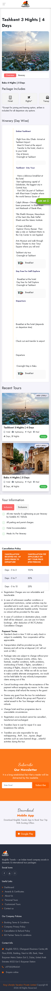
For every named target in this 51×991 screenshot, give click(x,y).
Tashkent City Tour (25, 167)
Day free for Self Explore (28, 271)
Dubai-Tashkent (23, 131)
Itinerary (21, 75)
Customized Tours (12, 904)
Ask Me (42, 201)
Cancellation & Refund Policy (17, 930)
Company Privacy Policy (14, 926)
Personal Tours (11, 900)
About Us (8, 895)
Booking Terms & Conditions (16, 922)
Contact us (9, 908)
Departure (21, 300)
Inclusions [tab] (8, 507)
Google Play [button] (27, 834)
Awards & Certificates (14, 891)
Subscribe (40, 785)
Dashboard (9, 887)
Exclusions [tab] (22, 507)
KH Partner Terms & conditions (17, 935)
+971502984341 (12, 966)
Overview (10, 75)
